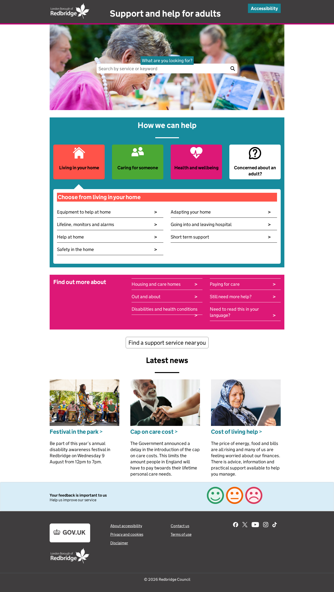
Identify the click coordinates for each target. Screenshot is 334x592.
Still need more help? (243, 297)
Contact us (180, 526)
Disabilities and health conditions (165, 309)
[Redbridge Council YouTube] (255, 525)
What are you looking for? (167, 60)
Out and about (165, 297)
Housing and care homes (165, 284)
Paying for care (243, 284)
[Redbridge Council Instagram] (265, 525)
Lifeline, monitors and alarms (107, 224)
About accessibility (126, 526)
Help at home (107, 237)
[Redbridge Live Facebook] (235, 525)
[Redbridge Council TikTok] (274, 525)
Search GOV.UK (232, 68)
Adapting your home (221, 212)
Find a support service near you (167, 342)
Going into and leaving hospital (221, 224)
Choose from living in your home (99, 197)
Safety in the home (107, 249)
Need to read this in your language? (243, 312)
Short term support (221, 237)
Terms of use (181, 534)
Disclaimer (119, 543)
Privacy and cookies (126, 534)
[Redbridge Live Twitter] (245, 525)
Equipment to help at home (107, 212)
